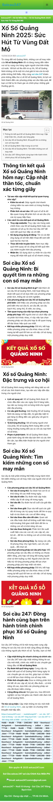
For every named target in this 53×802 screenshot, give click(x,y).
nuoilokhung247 (30, 714)
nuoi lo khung (7, 717)
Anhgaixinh (6, 725)
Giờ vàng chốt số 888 (10, 720)
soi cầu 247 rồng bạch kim (25, 717)
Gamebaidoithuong (23, 725)
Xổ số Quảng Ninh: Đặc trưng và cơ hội (21, 146)
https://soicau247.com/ (11, 714)
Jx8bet (38, 725)
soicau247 (8, 786)
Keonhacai (45, 722)
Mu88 (11, 722)
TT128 (4, 728)
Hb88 (4, 722)
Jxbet (46, 725)
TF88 (19, 722)
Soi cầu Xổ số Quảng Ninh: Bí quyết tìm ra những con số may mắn (25, 141)
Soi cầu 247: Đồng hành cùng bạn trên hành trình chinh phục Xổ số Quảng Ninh (26, 156)
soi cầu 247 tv (44, 717)
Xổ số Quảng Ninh (12, 707)
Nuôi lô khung (23, 786)
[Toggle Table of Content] (45, 130)
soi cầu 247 (44, 714)
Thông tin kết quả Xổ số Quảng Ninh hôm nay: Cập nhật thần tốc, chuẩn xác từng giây (26, 135)
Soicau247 (11, 5)
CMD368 (28, 722)
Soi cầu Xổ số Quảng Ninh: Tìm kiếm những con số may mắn (26, 150)
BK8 (36, 722)
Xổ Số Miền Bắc (20, 18)
